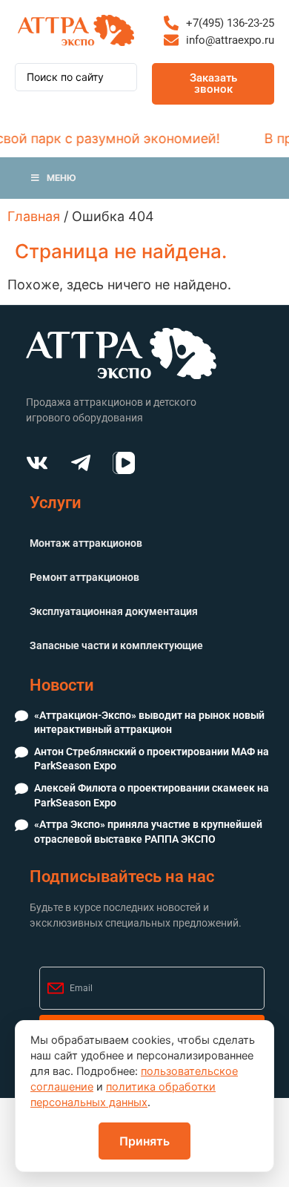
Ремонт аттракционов (84, 577)
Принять (144, 1141)
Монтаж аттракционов (86, 543)
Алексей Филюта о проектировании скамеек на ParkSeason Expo (151, 795)
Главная (33, 216)
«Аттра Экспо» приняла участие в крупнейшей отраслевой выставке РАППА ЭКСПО (148, 831)
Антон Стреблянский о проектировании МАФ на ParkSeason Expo (151, 759)
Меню (61, 177)
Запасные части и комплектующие (116, 645)
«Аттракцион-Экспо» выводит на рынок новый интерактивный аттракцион (149, 722)
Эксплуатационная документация (114, 611)
